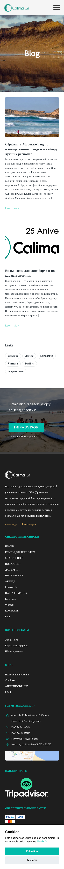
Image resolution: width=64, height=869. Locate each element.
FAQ (8, 692)
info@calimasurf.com (24, 738)
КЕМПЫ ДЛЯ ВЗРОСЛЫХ (20, 552)
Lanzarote (46, 356)
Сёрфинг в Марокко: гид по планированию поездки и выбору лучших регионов (31, 149)
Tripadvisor (26, 427)
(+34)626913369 (20, 727)
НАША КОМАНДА (16, 593)
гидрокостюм (16, 371)
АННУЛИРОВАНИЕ (16, 686)
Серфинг (13, 356)
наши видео (11, 524)
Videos (9, 605)
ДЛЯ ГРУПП (12, 570)
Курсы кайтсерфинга (16, 645)
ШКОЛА (10, 546)
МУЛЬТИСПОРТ (14, 558)
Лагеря (29, 356)
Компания (10, 599)
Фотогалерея (29, 524)
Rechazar (32, 860)
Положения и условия (17, 674)
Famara (13, 363)
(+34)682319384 (21, 733)
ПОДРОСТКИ (12, 564)
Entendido (32, 851)
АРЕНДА (10, 581)
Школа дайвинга (14, 651)
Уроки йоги (11, 639)
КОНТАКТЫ (12, 610)
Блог (7, 616)
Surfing (29, 363)
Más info (42, 841)
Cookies (10, 680)
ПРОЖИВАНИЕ (14, 575)
